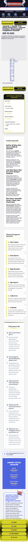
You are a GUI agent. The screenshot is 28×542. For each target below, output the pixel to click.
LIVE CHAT (15, 537)
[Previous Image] (2, 48)
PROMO (15, 521)
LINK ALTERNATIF (15, 534)
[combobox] (12, 8)
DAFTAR (20, 22)
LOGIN (7, 22)
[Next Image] (25, 48)
